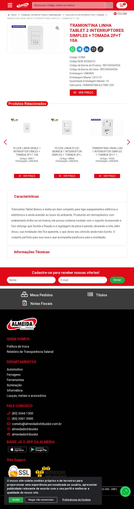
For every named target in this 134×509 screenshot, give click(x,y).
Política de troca (18, 346)
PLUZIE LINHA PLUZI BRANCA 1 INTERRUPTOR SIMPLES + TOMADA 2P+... (67, 151)
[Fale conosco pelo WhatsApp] (125, 491)
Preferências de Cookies (76, 499)
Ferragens (14, 374)
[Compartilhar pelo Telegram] (80, 49)
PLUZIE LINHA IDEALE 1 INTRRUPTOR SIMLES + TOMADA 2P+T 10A (27, 151)
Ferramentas (15, 380)
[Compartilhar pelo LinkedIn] (87, 49)
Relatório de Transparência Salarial (30, 352)
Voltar (122, 13)
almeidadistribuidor (24, 429)
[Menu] (10, 5)
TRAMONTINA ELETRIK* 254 (98, 85)
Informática (15, 390)
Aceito (16, 499)
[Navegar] (5, 142)
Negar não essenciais (41, 499)
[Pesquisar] (110, 5)
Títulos (101, 295)
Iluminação (14, 385)
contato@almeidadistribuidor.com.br (36, 424)
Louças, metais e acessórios (26, 395)
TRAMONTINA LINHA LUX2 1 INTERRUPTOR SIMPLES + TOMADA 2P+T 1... (107, 151)
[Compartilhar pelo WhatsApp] (73, 49)
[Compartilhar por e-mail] (93, 49)
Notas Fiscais (41, 304)
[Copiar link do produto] (100, 49)
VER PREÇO (85, 92)
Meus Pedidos (41, 295)
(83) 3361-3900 (22, 418)
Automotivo (15, 369)
